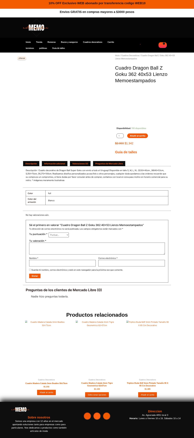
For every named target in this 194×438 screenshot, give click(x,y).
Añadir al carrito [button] (46, 392)
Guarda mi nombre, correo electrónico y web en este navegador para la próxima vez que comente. (77, 270)
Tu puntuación (38, 234)
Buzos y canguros (69, 42)
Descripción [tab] (31, 163)
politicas (43, 48)
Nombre (33, 258)
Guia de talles (58, 48)
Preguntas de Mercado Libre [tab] (109, 163)
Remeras (52, 42)
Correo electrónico (108, 258)
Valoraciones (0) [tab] (80, 163)
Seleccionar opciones (97, 395)
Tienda (39, 42)
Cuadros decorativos (92, 42)
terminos (30, 48)
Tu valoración (37, 240)
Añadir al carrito (137, 136)
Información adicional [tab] (54, 163)
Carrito (111, 42)
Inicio (28, 42)
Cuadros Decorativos (130, 55)
